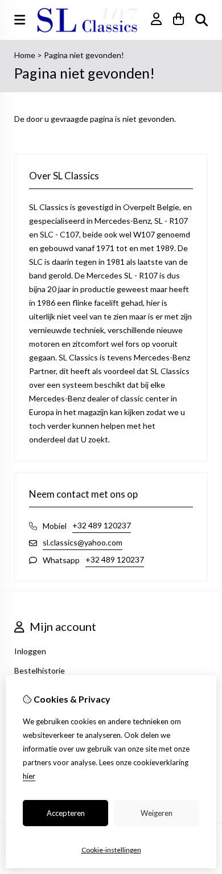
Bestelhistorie (39, 670)
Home (24, 55)
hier (29, 776)
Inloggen (30, 651)
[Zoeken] (201, 20)
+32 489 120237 (101, 525)
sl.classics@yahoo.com (82, 542)
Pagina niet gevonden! (84, 55)
